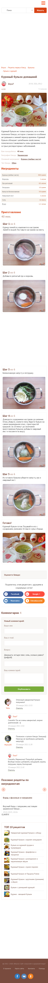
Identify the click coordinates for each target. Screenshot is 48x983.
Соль (4, 200)
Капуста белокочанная (10, 192)
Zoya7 (15, 716)
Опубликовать (24, 689)
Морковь (5, 179)
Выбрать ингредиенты (30, 10)
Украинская (23, 155)
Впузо (3, 67)
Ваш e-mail (9, 637)
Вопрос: (7, 649)
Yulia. (8, 708)
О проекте (7, 968)
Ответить (19, 708)
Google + (36, 594)
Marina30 (8, 745)
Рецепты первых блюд (17, 67)
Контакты (31, 968)
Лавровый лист (8, 196)
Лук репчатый (7, 183)
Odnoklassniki (36, 601)
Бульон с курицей (10, 71)
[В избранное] (45, 83)
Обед (14, 163)
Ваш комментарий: (12, 670)
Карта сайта (19, 968)
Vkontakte (15, 601)
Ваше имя (8, 625)
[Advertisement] (24, 40)
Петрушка (5, 187)
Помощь (42, 968)
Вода (4, 204)
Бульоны (31, 67)
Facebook (15, 594)
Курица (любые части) (10, 175)
